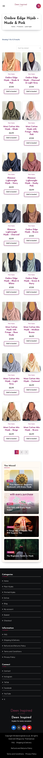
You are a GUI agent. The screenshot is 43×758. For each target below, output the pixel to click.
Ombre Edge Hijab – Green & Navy (31, 281)
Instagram (8, 677)
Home (6, 581)
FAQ (5, 635)
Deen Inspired (21, 717)
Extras (6, 598)
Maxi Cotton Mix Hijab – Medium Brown (32, 329)
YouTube (7, 694)
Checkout (8, 621)
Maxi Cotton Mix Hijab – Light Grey (11, 381)
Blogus (19, 739)
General (11, 527)
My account (8, 609)
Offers (10, 481)
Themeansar (29, 739)
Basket (6, 615)
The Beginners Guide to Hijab (20, 556)
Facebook (8, 688)
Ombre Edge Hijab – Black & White (11, 281)
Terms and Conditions (13, 652)
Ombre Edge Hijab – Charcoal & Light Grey (32, 80)
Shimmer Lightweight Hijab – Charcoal (11, 232)
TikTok (6, 682)
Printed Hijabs (9, 592)
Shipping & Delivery (12, 640)
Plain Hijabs (11, 74)
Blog (6, 604)
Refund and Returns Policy (15, 646)
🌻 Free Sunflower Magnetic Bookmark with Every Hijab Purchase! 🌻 (19, 487)
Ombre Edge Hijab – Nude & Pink (11, 80)
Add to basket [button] (11, 91)
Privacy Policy (9, 657)
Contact (7, 671)
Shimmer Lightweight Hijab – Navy (11, 180)
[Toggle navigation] (3, 6)
